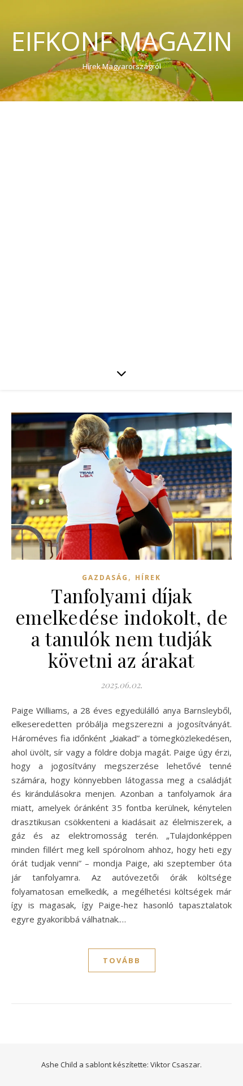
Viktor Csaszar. (176, 1064)
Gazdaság (105, 577)
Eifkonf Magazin (121, 41)
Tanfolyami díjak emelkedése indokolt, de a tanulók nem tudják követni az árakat (121, 627)
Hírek (148, 577)
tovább (122, 960)
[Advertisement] (121, 228)
